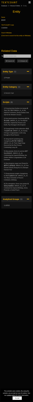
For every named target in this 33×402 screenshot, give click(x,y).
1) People (7, 77)
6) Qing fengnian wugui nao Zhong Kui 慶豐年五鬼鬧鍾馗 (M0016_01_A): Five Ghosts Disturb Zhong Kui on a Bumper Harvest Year (16, 166)
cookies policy (11, 395)
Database (4, 6)
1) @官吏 (7, 205)
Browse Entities (15, 6)
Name (3, 17)
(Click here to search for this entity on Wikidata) (16, 35)
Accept (17, 398)
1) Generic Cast (9, 93)
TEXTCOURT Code (7, 25)
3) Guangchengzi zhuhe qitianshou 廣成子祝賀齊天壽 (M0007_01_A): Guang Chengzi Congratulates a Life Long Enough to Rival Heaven (16, 132)
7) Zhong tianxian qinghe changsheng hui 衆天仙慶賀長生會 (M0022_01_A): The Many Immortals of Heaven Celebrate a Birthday (16, 177)
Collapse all (23, 61)
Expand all (10, 61)
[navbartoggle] (29, 2)
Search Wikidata (6, 33)
